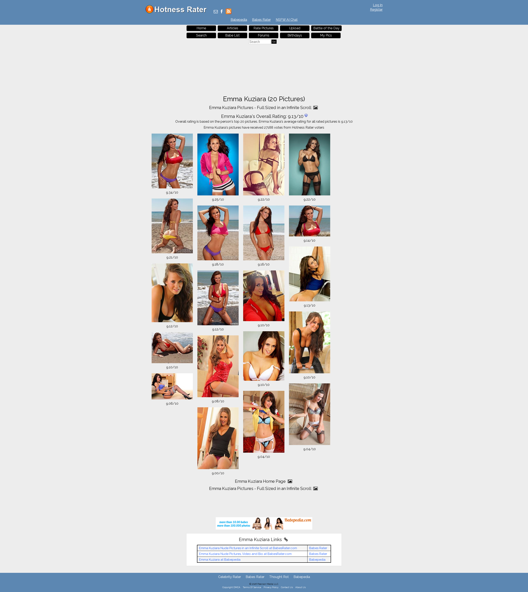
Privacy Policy (271, 587)
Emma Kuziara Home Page (261, 481)
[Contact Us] (216, 12)
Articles (232, 28)
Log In (378, 5)
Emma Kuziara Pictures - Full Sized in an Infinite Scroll (260, 107)
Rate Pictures (263, 28)
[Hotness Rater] (177, 12)
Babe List (232, 35)
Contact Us (287, 587)
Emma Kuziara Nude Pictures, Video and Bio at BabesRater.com (245, 554)
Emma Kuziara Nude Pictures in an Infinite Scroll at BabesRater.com (248, 548)
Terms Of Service (252, 587)
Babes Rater (261, 20)
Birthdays (295, 35)
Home (201, 28)
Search (201, 35)
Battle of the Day (326, 28)
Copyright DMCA (231, 587)
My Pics (326, 35)
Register (376, 10)
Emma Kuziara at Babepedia (219, 559)
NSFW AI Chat (287, 20)
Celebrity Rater (229, 577)
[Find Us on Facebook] (222, 12)
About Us (300, 587)
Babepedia (239, 20)
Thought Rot (279, 577)
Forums (263, 35)
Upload (294, 28)
